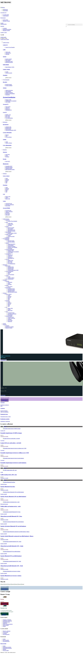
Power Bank (7, 205)
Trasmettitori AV (8, 110)
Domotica (5, 149)
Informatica (5, 122)
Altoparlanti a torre (9, 61)
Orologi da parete (8, 72)
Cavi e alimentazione (7, 145)
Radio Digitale (6, 64)
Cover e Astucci (6, 175)
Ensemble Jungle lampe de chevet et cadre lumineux (13, 462)
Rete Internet (5, 124)
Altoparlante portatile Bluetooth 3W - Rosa (11, 516)
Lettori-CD (5, 44)
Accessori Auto (8, 210)
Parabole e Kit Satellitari (10, 93)
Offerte (4, 626)
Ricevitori (5, 82)
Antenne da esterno (9, 90)
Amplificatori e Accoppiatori (10, 100)
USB (6, 136)
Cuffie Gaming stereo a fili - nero (8, 474)
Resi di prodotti (6, 640)
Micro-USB (7, 198)
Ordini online (5, 19)
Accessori (2, 440)
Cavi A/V (5, 112)
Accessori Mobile (6, 208)
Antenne (4, 87)
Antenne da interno (9, 92)
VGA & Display (8, 137)
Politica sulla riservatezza (8, 624)
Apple (6, 178)
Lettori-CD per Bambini (10, 47)
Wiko (6, 181)
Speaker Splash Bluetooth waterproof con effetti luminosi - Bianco (16, 536)
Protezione (5, 185)
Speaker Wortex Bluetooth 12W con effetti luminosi (13, 496)
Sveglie (6, 71)
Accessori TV (5, 104)
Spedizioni (5, 623)
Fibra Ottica (7, 115)
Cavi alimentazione (9, 118)
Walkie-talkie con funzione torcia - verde (10, 506)
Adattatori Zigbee (8, 168)
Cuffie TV (7, 107)
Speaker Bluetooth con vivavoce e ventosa (10, 575)
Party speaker (8, 60)
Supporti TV (7, 108)
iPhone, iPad (7, 196)
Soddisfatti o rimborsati (7, 620)
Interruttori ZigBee (9, 167)
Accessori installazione (9, 97)
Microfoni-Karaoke (9, 62)
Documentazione (6, 634)
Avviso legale (5, 632)
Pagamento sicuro (6, 621)
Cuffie (4, 49)
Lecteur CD (2, 430)
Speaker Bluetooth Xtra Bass (7, 486)
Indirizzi (4, 649)
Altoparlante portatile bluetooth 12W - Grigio (11, 546)
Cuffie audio (7, 52)
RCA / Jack (7, 116)
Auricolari (7, 54)
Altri (6, 182)
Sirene (6, 155)
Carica (4, 201)
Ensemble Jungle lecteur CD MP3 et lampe (11, 433)
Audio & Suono (6, 42)
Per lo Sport (7, 213)
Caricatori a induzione (9, 204)
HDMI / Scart (8, 114)
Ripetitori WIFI (8, 128)
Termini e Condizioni (7, 619)
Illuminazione (6, 163)
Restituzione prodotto (7, 29)
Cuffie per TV (8, 53)
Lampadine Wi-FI (8, 166)
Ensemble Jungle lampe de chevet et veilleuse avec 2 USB (14, 452)
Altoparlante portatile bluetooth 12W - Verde (11, 565)
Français (6, 9)
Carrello (2, 39)
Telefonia (5, 173)
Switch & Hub (8, 129)
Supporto (4, 324)
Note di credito (6, 650)
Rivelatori (7, 156)
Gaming (4, 139)
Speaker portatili (8, 59)
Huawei (6, 180)
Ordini (4, 639)
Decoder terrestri (8, 84)
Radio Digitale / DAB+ (9, 67)
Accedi (1, 23)
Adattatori (7, 212)
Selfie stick (7, 214)
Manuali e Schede (6, 20)
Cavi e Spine (7, 101)
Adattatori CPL (8, 126)
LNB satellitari (8, 91)
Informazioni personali (7, 648)
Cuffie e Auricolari (9, 211)
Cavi (4, 194)
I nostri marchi (5, 15)
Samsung (7, 179)
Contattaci (5, 28)
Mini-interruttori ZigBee (10, 169)
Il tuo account (3, 643)
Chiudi (3, 37)
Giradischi (5, 75)
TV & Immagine (6, 79)
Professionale (3, 17)
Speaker (4, 56)
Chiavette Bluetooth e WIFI (10, 130)
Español (6, 10)
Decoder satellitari (8, 85)
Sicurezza (5, 152)
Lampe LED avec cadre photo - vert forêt (10, 443)
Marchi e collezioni (6, 631)
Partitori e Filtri (8, 99)
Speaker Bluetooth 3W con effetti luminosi (10, 556)
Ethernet (7, 134)
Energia (4, 159)
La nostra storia (6, 14)
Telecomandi (7, 106)
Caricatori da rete (8, 203)
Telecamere (7, 154)
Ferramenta (7, 94)
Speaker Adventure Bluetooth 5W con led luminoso (13, 526)
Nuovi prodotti (6, 625)
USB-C (6, 197)
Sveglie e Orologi (6, 69)
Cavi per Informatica (7, 132)
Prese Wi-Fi (7, 161)
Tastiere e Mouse (8, 142)
